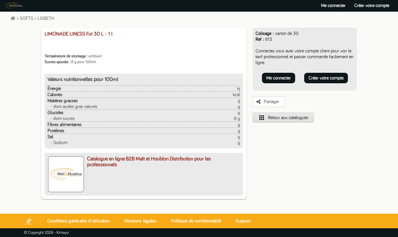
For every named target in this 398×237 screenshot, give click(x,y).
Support (243, 221)
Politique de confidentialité (196, 221)
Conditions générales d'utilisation (78, 221)
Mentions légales (140, 221)
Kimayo (63, 233)
